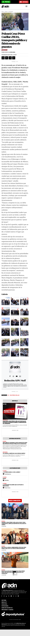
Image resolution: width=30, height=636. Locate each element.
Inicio (3, 11)
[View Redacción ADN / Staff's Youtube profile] (16, 376)
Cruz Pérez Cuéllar (14, 395)
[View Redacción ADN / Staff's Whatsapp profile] (13, 376)
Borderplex (11, 11)
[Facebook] (6, 57)
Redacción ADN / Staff (15, 381)
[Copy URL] (13, 57)
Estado (6, 11)
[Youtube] (18, 596)
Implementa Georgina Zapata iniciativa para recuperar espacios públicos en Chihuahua (15, 443)
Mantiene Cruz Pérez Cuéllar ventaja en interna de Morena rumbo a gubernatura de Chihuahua (14, 422)
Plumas (4, 470)
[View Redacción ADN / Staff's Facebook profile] (10, 376)
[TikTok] (13, 596)
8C (8, 395)
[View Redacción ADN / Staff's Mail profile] (20, 376)
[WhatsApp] (3, 57)
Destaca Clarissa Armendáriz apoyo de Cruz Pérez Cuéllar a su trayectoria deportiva (14, 548)
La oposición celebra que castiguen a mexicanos (13, 485)
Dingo (4, 478)
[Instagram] (4, 596)
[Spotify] (11, 596)
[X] (10, 57)
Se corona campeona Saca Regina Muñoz (14, 453)
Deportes (5, 452)
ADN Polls (5, 420)
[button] (5, 301)
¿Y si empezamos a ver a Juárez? (11, 472)
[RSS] (9, 596)
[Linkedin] (6, 596)
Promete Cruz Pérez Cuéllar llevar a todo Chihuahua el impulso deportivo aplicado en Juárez (14, 523)
